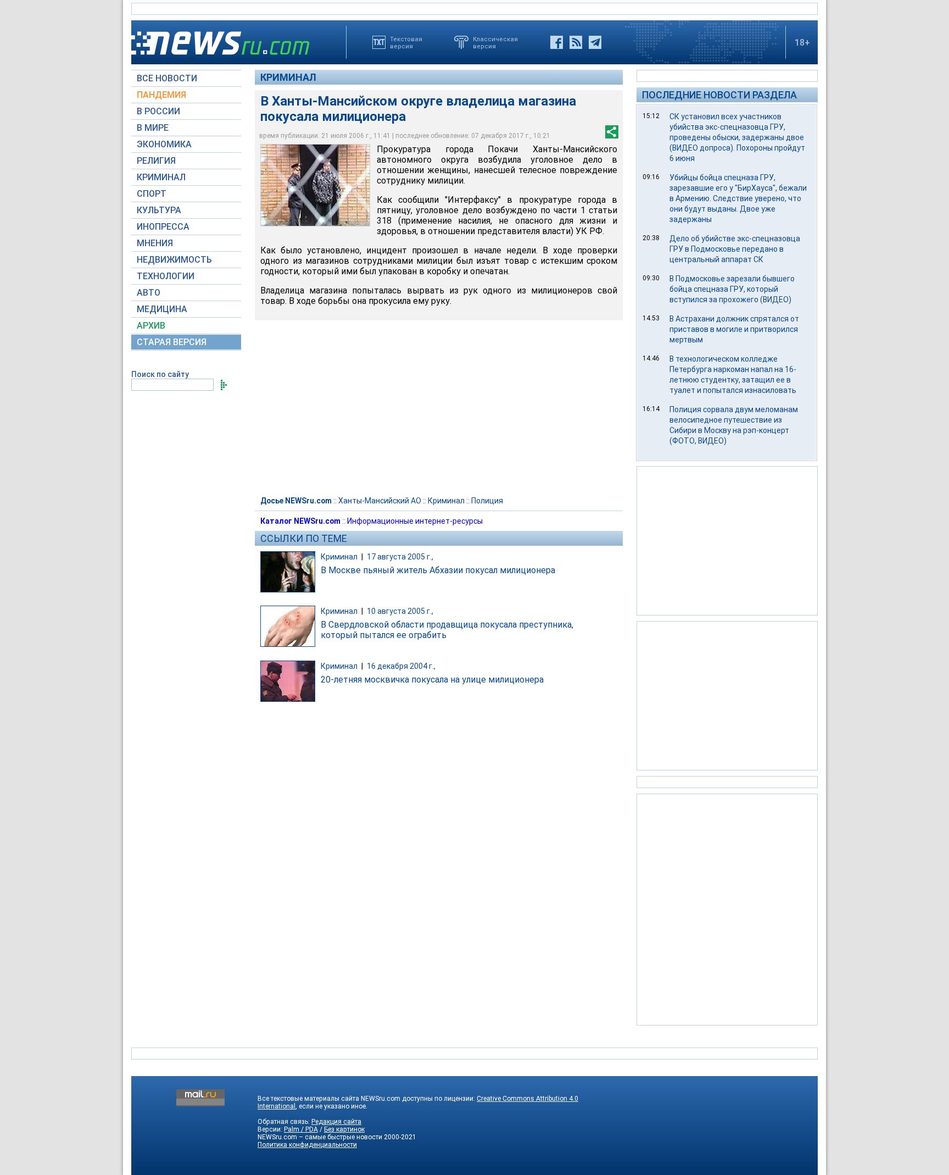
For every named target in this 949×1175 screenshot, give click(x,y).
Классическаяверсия (495, 42)
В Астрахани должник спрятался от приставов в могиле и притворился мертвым (734, 329)
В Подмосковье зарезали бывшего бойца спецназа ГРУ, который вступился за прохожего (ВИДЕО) (732, 289)
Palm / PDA (301, 1129)
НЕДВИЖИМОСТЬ (174, 259)
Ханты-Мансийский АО (379, 500)
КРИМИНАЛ (161, 177)
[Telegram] (595, 42)
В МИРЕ (153, 128)
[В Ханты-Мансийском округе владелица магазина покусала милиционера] (315, 185)
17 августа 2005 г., (400, 556)
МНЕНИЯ (155, 243)
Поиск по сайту (160, 374)
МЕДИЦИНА (162, 309)
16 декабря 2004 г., (401, 666)
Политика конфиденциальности (307, 1145)
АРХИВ (151, 325)
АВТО (148, 292)
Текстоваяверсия (406, 42)
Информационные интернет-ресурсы (415, 521)
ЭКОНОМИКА (164, 144)
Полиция (487, 500)
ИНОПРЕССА (163, 226)
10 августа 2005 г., (400, 611)
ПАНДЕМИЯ (161, 95)
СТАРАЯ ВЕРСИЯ (171, 342)
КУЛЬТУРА (159, 210)
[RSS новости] (576, 42)
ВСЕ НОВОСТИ (167, 78)
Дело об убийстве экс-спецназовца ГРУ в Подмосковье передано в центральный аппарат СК (734, 249)
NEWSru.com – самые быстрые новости (320, 1137)
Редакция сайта (336, 1122)
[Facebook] (556, 42)
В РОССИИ (158, 111)
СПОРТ (151, 194)
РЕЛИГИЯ (156, 161)
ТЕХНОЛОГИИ (165, 276)
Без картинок (344, 1129)
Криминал (288, 77)
